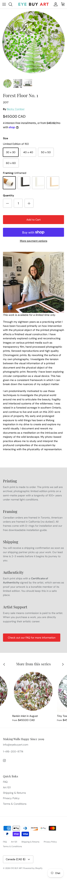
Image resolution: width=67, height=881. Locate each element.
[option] (33, 43)
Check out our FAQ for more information (31, 637)
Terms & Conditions (14, 803)
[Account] (55, 4)
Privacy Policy (11, 798)
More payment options (33, 240)
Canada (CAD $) (15, 859)
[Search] (12, 4)
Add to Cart (33, 219)
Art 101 (7, 787)
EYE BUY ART (16, 868)
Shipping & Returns (14, 792)
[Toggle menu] (4, 4)
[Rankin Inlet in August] (33, 691)
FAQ (5, 781)
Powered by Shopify (32, 868)
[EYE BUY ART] (33, 4)
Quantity (8, 195)
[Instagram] (4, 760)
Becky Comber (16, 109)
